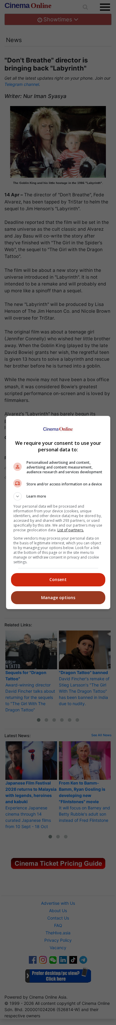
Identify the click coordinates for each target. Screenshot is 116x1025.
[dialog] (58, 512)
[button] (58, 496)
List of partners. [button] (70, 529)
